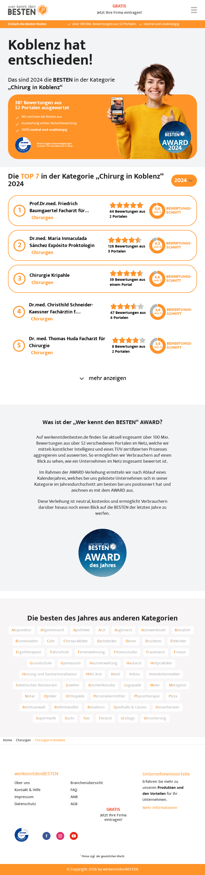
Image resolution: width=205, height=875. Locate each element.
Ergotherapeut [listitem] (28, 652)
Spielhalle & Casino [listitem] (130, 707)
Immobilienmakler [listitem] (164, 674)
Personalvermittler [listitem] (109, 696)
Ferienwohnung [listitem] (91, 652)
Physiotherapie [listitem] (147, 696)
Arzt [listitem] (102, 630)
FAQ (73, 790)
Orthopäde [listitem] (75, 696)
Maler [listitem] (155, 685)
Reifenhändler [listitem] (66, 707)
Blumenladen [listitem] (27, 641)
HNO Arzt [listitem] (94, 674)
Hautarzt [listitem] (134, 663)
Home (7, 740)
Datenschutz (25, 804)
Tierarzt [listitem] (105, 718)
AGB (74, 804)
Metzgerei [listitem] (177, 685)
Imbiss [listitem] (134, 674)
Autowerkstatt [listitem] (153, 630)
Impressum (24, 797)
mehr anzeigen (107, 379)
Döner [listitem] (131, 641)
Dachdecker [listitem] (107, 641)
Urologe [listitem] (128, 718)
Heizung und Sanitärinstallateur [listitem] (49, 674)
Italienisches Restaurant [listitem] (36, 685)
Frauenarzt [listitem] (155, 652)
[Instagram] (60, 836)
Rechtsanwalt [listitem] (34, 707)
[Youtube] (74, 836)
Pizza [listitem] (173, 696)
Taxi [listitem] (86, 718)
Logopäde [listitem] (132, 685)
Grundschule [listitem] (41, 663)
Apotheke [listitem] (81, 630)
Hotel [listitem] (115, 674)
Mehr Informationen (159, 808)
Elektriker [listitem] (178, 641)
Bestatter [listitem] (183, 630)
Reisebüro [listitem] (96, 707)
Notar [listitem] (30, 696)
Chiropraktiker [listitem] (76, 641)
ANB (74, 797)
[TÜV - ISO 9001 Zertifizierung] (21, 835)
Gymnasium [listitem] (71, 663)
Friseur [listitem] (180, 652)
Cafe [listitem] (50, 641)
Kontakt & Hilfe (27, 790)
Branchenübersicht (86, 783)
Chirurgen (23, 740)
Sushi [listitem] (69, 718)
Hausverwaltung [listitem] (104, 663)
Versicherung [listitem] (155, 718)
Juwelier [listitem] (73, 685)
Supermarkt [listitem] (46, 718)
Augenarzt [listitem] (123, 630)
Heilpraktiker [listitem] (161, 663)
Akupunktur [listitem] (22, 630)
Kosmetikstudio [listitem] (101, 685)
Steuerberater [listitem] (168, 707)
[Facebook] (46, 836)
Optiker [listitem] (50, 696)
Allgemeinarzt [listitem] (52, 630)
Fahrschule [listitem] (59, 652)
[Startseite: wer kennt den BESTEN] (28, 10)
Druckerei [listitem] (153, 641)
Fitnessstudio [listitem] (125, 652)
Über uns (22, 783)
